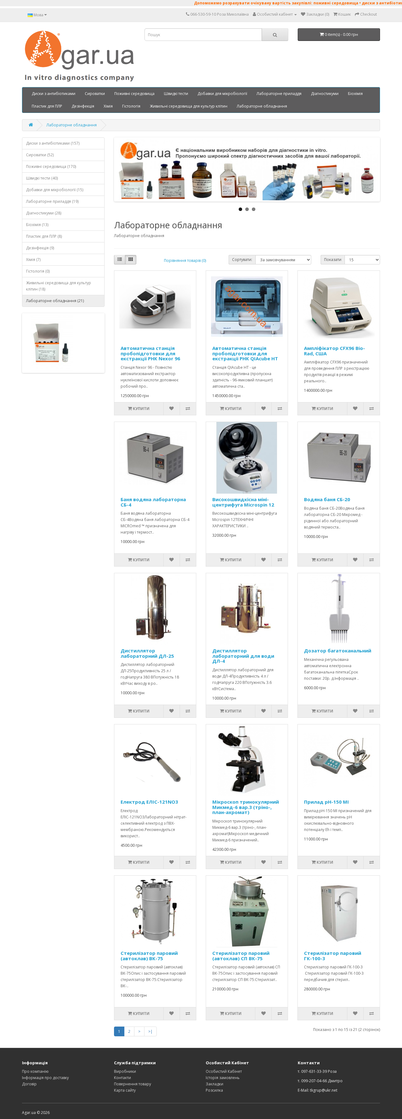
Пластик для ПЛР (47, 106)
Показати (332, 259)
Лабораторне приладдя (279, 93)
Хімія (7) (33, 259)
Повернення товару (132, 1084)
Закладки (214, 1084)
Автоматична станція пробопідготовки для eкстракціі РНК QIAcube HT (245, 353)
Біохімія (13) (37, 224)
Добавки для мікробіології (222, 93)
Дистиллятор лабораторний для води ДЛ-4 (243, 655)
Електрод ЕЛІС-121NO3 (149, 802)
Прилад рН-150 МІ (326, 802)
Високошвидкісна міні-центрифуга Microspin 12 (243, 502)
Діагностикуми (325, 93)
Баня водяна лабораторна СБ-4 (153, 502)
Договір (29, 1084)
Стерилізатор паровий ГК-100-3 (332, 955)
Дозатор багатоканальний (337, 650)
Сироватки (95, 93)
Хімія (108, 106)
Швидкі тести (176, 93)
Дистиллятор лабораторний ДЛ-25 (147, 653)
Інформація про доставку (45, 1077)
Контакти (122, 1077)
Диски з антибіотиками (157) (52, 143)
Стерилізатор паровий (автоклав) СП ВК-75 (240, 955)
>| (150, 1031)
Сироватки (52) (40, 155)
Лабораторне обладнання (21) (55, 300)
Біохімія (355, 93)
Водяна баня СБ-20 (327, 499)
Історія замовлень (223, 1077)
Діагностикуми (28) (43, 213)
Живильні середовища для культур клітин (188, 106)
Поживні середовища (134, 93)
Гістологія (131, 106)
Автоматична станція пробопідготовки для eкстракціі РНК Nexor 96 (150, 353)
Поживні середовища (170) (51, 166)
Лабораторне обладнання (262, 106)
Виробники (125, 1071)
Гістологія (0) (38, 271)
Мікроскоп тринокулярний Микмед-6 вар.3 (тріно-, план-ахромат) (245, 807)
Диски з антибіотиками (53, 93)
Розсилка (214, 1090)
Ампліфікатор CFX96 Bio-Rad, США (334, 351)
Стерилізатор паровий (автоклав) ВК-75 (149, 955)
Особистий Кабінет (224, 1071)
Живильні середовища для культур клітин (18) (58, 286)
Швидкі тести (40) (42, 178)
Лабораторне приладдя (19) (52, 201)
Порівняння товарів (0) (185, 260)
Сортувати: (242, 259)
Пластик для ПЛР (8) (44, 236)
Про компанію (35, 1071)
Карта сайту (125, 1090)
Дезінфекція (83, 106)
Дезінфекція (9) (40, 248)
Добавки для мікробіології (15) (54, 189)
